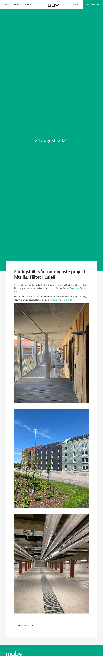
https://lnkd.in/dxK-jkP (62, 299)
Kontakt (75, 4)
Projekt (17, 4)
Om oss (7, 4)
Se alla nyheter (25, 626)
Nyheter (28, 4)
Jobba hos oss (93, 4)
